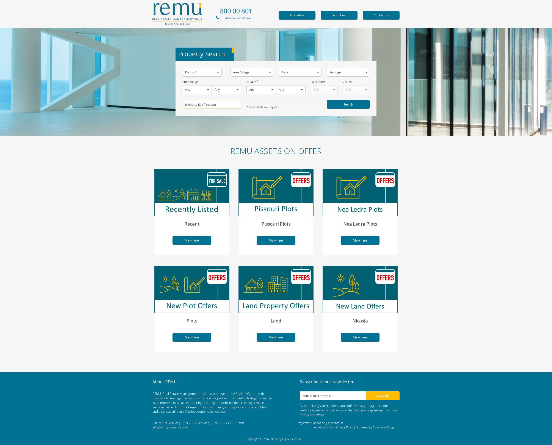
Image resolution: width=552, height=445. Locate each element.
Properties (297, 15)
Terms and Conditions (328, 427)
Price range (190, 82)
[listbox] (202, 72)
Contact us (381, 15)
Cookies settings (383, 427)
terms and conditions (326, 410)
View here (192, 240)
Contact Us (335, 423)
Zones (347, 82)
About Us (319, 423)
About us (339, 15)
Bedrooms (318, 82)
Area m (252, 82)
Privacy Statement (312, 414)
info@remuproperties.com (170, 427)
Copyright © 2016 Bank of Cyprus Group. (273, 439)
